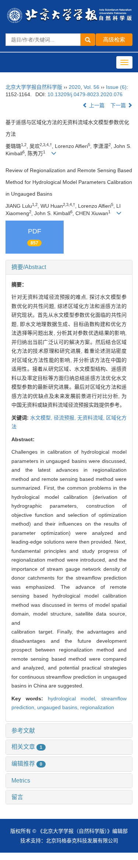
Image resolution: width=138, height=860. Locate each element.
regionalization (97, 707)
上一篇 (96, 105)
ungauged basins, (58, 707)
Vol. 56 (91, 87)
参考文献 (23, 730)
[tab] (69, 267)
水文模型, (42, 418)
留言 (17, 797)
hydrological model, (74, 698)
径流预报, (65, 418)
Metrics (20, 780)
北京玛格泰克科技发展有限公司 (82, 840)
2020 (75, 87)
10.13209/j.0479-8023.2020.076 (85, 94)
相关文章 (26, 747)
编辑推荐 (26, 764)
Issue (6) (116, 87)
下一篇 (118, 105)
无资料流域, (91, 418)
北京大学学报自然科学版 (34, 87)
